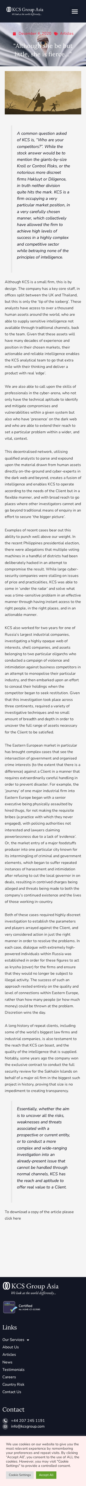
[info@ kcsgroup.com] (5, 1427)
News (7, 1362)
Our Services (13, 1339)
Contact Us (11, 1392)
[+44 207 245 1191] (5, 1421)
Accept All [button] (46, 1475)
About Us (10, 1347)
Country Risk (13, 1384)
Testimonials (13, 1369)
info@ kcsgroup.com (28, 1426)
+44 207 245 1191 (28, 1420)
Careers (9, 1377)
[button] (75, 11)
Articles (67, 33)
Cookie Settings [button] (20, 1475)
